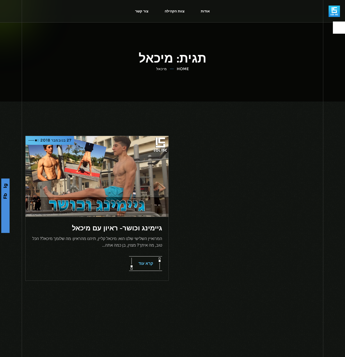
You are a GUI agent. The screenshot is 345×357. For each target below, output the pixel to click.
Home (183, 69)
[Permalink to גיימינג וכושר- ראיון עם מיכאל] (97, 176)
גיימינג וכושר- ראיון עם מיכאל (117, 228)
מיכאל (161, 69)
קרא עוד (145, 263)
